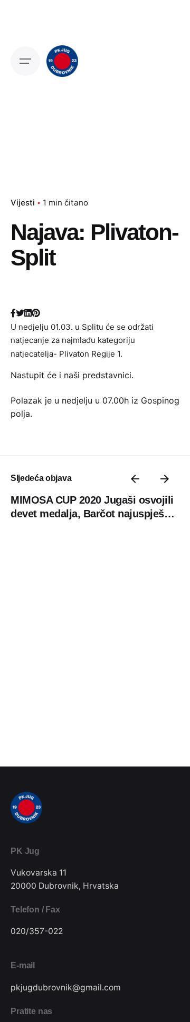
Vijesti (23, 203)
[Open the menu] (25, 61)
